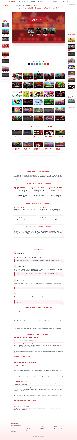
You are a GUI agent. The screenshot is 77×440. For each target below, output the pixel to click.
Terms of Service (42, 428)
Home (19, 1)
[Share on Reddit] (45, 64)
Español (55, 430)
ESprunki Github (13, 431)
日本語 (61, 426)
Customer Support (43, 424)
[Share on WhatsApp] (40, 64)
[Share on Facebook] (32, 64)
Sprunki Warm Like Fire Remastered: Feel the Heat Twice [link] (30, 5)
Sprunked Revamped (17, 240)
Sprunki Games (32, 1)
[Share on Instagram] (34, 64)
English (55, 424)
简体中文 (61, 424)
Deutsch (61, 428)
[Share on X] (29, 64)
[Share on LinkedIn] (37, 64)
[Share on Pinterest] (48, 64)
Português (56, 431)
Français (61, 431)
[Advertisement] (5, 95)
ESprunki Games (25, 1)
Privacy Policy (42, 426)
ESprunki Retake (40, 1)
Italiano (61, 430)
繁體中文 (55, 426)
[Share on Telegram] (42, 64)
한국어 (55, 428)
